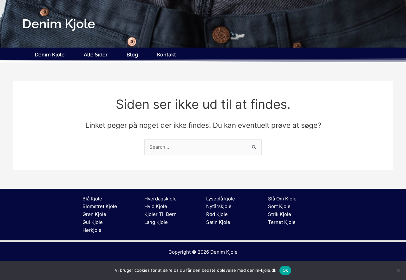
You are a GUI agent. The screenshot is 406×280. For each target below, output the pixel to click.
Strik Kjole (279, 214)
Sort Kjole (279, 206)
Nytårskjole (219, 206)
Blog (132, 55)
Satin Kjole (218, 222)
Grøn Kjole (94, 214)
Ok (285, 270)
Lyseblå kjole (220, 199)
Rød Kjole (217, 214)
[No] (398, 270)
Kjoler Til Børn (160, 214)
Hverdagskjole (160, 199)
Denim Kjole (50, 55)
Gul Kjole (92, 222)
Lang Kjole (156, 222)
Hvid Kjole (155, 206)
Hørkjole (92, 230)
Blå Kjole (92, 199)
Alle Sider (96, 55)
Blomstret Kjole (99, 206)
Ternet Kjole (282, 222)
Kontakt (166, 55)
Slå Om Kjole (282, 199)
